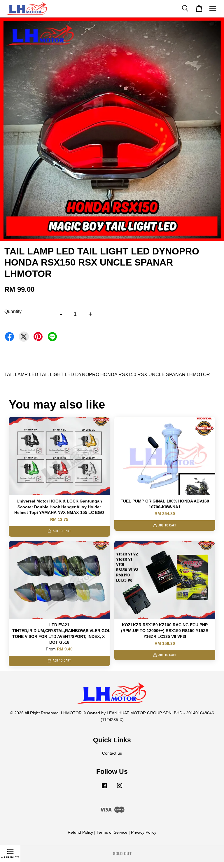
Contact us (112, 753)
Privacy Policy (143, 832)
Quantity (13, 311)
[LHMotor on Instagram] (120, 788)
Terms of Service (112, 832)
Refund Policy (80, 832)
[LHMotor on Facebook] (104, 788)
